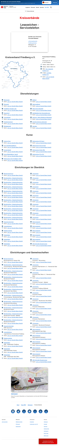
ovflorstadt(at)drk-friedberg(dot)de (32, 42)
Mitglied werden (19, 422)
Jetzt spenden (5, 422)
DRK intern (46, 435)
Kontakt (45, 424)
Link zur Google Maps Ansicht (48, 77)
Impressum (46, 431)
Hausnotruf (6, 113)
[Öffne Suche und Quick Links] (51, 7)
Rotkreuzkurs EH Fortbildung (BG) (12, 159)
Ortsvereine (35, 173)
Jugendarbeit (7, 117)
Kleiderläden (7, 235)
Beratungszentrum (8, 173)
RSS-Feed (46, 433)
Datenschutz (46, 428)
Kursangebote (7, 150)
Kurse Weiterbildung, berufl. (11, 154)
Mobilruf (34, 100)
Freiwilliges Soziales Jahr (10, 108)
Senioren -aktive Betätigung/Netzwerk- (42, 117)
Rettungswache (36, 222)
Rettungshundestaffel (37, 108)
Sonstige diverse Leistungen (39, 122)
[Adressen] (29, 379)
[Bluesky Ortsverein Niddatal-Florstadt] (35, 411)
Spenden (42, 7)
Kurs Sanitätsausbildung (10, 145)
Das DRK (47, 7)
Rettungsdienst (36, 104)
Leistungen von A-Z (34, 424)
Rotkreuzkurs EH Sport (38, 141)
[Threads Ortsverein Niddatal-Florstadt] (40, 411)
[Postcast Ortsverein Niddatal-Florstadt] (46, 411)
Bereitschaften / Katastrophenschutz (13, 178)
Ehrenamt (33, 7)
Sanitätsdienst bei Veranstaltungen (41, 113)
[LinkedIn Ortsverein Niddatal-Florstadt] (13, 411)
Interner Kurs (7, 141)
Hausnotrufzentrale (9, 222)
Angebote (28, 7)
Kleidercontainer (8, 230)
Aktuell (37, 7)
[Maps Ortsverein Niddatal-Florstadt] (24, 411)
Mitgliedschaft (7, 126)
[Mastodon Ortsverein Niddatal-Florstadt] (29, 411)
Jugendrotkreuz (8, 226)
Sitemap (45, 426)
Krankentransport (8, 122)
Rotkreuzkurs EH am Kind (39, 145)
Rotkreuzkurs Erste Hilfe (38, 150)
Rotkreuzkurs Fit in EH (38, 154)
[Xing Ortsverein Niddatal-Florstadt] (18, 411)
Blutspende (7, 100)
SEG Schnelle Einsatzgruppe (39, 244)
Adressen (14, 394)
